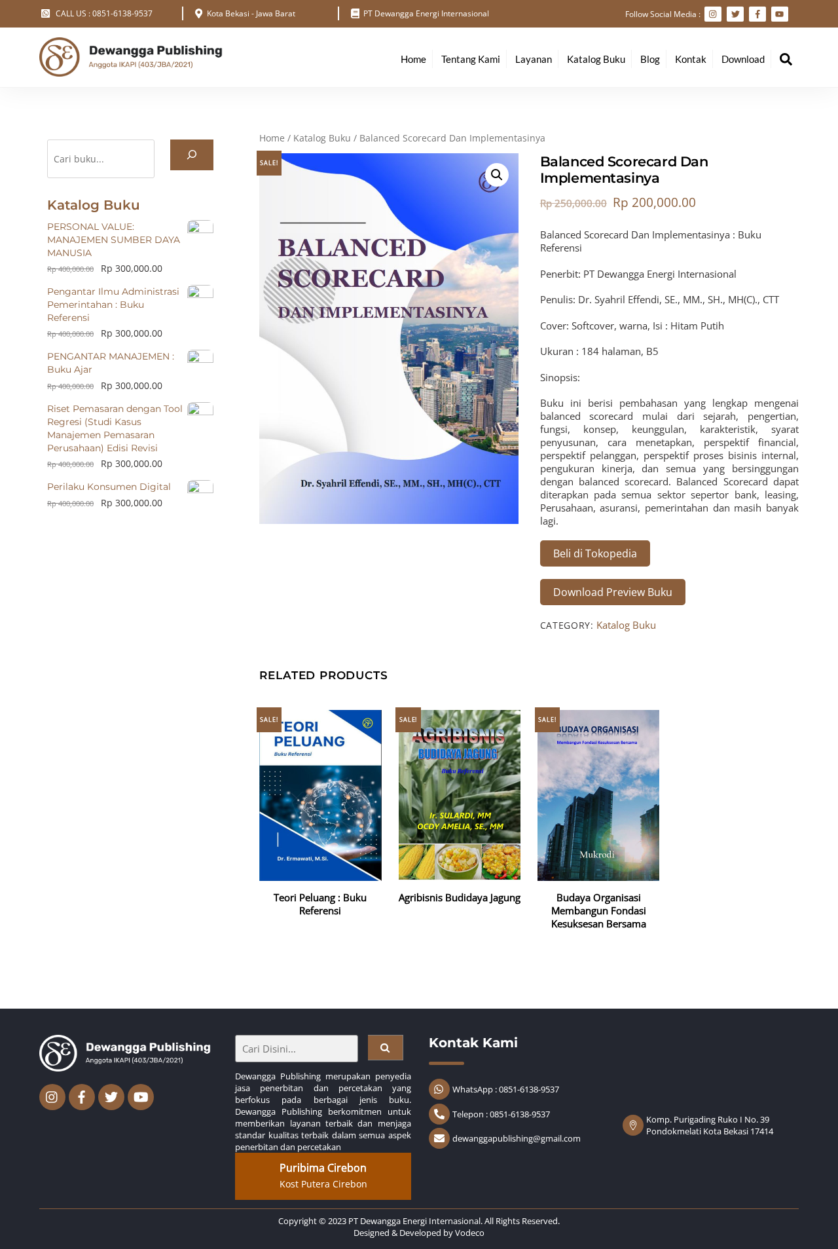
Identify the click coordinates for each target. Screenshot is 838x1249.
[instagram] (52, 1096)
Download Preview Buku (612, 592)
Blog (650, 59)
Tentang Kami (470, 59)
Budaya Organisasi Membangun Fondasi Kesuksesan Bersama (598, 910)
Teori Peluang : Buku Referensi (320, 904)
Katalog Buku (596, 59)
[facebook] (82, 1096)
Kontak (690, 59)
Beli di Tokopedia (595, 553)
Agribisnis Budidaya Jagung (459, 897)
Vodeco (469, 1233)
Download (743, 59)
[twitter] (111, 1096)
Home (413, 59)
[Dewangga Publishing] (131, 70)
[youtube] (141, 1096)
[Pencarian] (191, 155)
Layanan (533, 59)
